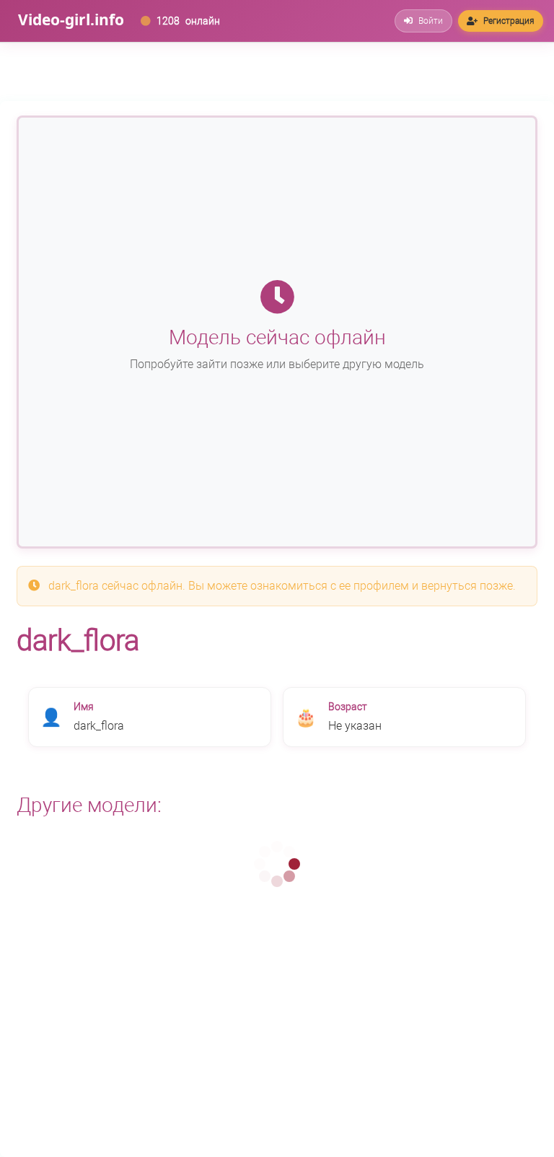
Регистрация (509, 21)
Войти (430, 21)
